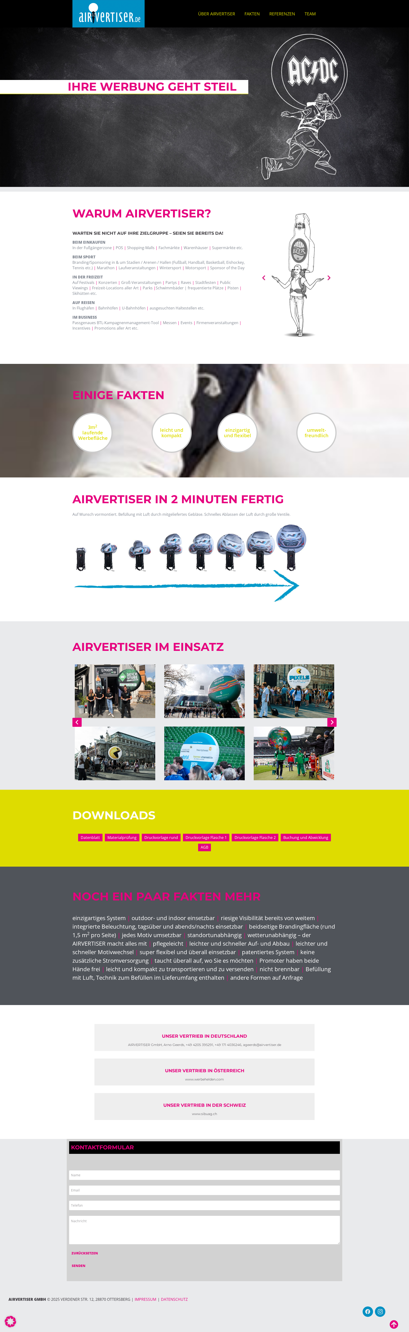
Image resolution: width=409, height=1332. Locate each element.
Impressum (145, 1299)
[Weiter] (332, 722)
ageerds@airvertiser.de (262, 1045)
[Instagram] (380, 1311)
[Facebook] (368, 1311)
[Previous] (77, 722)
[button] (10, 1321)
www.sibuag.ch (204, 1114)
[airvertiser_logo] (108, 13)
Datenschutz (174, 1299)
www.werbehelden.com (204, 1079)
